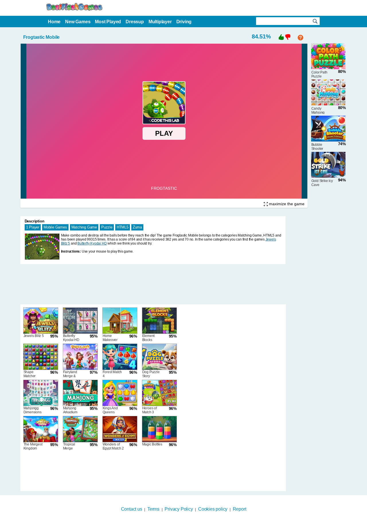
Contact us (131, 509)
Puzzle (106, 227)
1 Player (32, 227)
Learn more (180, 525)
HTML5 (122, 227)
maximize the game (286, 203)
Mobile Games (55, 227)
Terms (153, 509)
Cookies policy (212, 509)
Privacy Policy (179, 509)
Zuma (137, 227)
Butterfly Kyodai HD (92, 243)
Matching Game (84, 227)
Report (239, 509)
